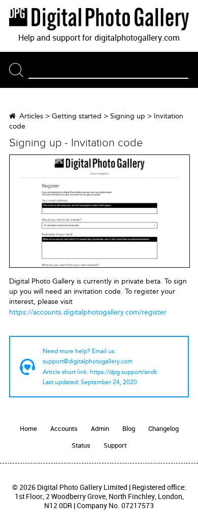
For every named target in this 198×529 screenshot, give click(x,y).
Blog (128, 428)
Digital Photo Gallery (99, 19)
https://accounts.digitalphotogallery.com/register (88, 312)
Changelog (163, 428)
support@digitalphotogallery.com (88, 361)
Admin (100, 428)
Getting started (77, 116)
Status (81, 445)
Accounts (64, 428)
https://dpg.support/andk (123, 372)
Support (115, 445)
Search (18, 70)
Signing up (127, 116)
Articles (31, 116)
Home (28, 428)
